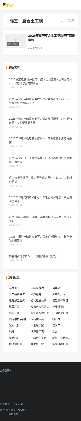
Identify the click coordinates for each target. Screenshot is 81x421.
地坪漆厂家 (37, 331)
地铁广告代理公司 (62, 337)
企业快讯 (12, 44)
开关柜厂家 (37, 344)
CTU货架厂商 (60, 312)
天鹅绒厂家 (37, 325)
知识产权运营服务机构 (40, 306)
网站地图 (13, 414)
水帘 (55, 331)
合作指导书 (8, 5)
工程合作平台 (39, 337)
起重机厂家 (59, 294)
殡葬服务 (36, 294)
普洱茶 (56, 325)
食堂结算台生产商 (19, 294)
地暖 (11, 331)
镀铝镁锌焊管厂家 (62, 300)
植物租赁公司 (39, 300)
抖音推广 (57, 319)
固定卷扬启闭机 (18, 319)
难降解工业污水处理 (19, 300)
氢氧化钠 (14, 325)
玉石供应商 (37, 319)
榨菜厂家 (14, 306)
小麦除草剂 (59, 306)
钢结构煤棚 (37, 287)
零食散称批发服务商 (62, 344)
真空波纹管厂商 (40, 312)
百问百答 (18, 404)
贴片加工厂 (15, 287)
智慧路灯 (14, 337)
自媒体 (56, 287)
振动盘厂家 (15, 344)
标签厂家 (14, 312)
